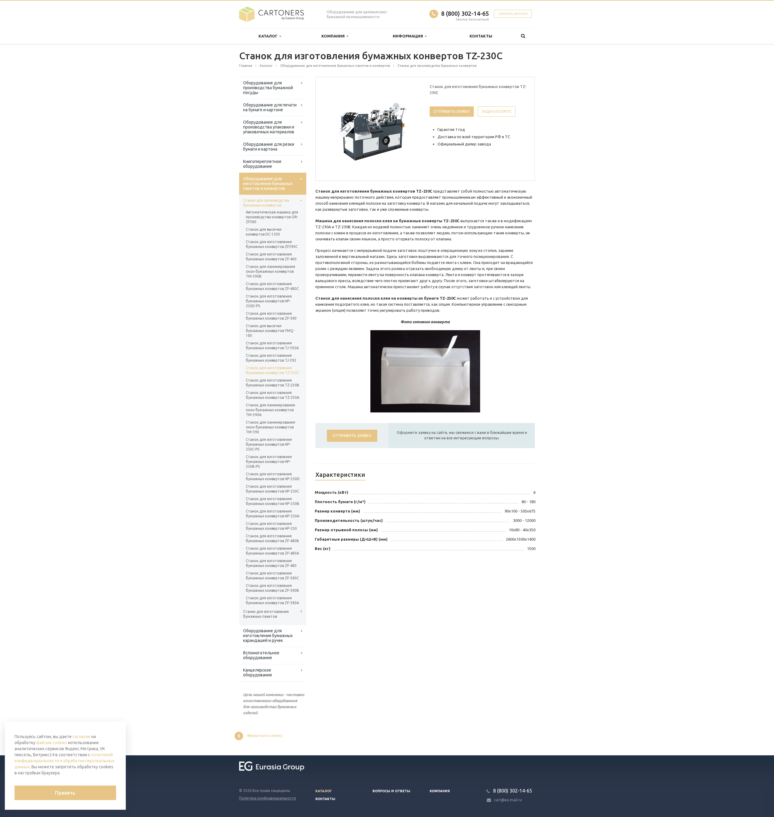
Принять (65, 793)
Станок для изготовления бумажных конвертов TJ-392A (272, 345)
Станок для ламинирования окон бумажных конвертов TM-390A (270, 410)
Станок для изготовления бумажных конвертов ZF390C (272, 244)
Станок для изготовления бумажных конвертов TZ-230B (272, 382)
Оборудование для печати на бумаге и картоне (270, 107)
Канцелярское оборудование (257, 672)
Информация (409, 36)
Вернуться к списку (264, 736)
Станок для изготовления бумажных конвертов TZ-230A (272, 395)
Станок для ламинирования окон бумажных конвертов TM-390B (270, 271)
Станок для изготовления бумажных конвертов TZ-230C (272, 370)
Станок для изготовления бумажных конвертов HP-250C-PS (269, 444)
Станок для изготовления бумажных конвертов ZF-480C (272, 286)
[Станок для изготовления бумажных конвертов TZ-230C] (371, 129)
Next (410, 128)
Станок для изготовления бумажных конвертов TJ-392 (271, 357)
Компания (333, 36)
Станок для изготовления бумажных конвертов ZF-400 (271, 256)
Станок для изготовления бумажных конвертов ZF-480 (271, 563)
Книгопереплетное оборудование (262, 164)
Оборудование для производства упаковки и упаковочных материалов (268, 127)
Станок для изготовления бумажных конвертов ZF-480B (272, 538)
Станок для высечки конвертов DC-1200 (263, 231)
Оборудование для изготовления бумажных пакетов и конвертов (268, 183)
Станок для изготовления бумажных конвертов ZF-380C (272, 575)
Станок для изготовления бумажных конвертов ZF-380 (271, 315)
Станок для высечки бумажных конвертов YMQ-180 (270, 330)
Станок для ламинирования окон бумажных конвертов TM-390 (270, 427)
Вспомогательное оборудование (261, 655)
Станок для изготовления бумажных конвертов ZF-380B (272, 588)
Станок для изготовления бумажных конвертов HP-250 (271, 526)
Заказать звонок (513, 13)
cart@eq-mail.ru (508, 800)
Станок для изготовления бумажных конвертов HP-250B (272, 501)
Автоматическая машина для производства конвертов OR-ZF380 (272, 217)
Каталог (269, 36)
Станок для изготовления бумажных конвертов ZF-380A (272, 600)
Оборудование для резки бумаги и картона (268, 146)
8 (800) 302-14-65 (465, 13)
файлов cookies (51, 742)
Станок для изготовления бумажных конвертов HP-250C (272, 488)
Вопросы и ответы (391, 791)
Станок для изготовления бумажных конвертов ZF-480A (272, 550)
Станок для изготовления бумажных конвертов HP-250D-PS (269, 301)
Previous (332, 128)
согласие (81, 736)
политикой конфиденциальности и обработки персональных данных (64, 760)
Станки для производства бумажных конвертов (266, 202)
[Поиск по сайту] (523, 36)
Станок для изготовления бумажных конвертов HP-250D (273, 476)
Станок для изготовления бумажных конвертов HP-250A (272, 513)
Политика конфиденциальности (267, 798)
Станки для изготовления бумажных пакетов (266, 614)
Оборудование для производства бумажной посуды (268, 87)
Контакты (481, 36)
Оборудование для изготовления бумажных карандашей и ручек (268, 635)
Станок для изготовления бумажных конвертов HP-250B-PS (269, 461)
